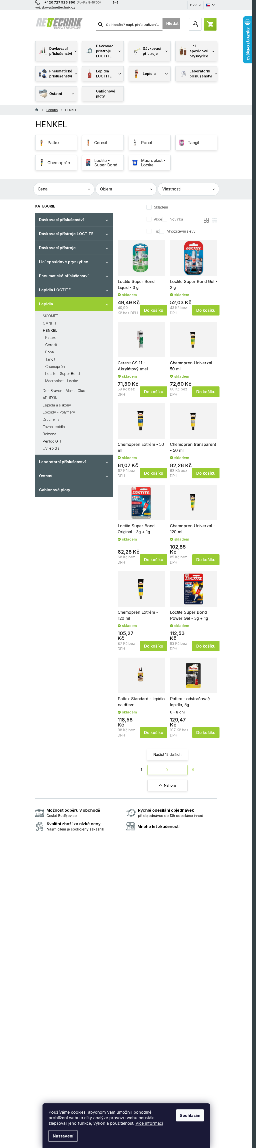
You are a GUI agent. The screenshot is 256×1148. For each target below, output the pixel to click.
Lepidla (46, 303)
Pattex (50, 337)
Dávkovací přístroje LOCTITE (66, 233)
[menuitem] (56, 51)
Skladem (161, 207)
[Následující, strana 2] (168, 770)
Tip (156, 231)
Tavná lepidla (54, 427)
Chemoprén (55, 366)
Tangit (50, 359)
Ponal (49, 352)
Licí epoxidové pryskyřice (63, 261)
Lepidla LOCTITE (55, 289)
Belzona (49, 434)
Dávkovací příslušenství (61, 219)
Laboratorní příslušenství (62, 461)
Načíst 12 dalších (167, 754)
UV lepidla (51, 448)
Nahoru (170, 785)
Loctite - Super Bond (62, 373)
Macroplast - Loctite (61, 381)
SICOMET (50, 316)
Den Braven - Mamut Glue (64, 390)
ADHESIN (50, 398)
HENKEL (50, 330)
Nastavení (63, 1135)
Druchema (51, 419)
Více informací (149, 1123)
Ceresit (51, 345)
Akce (158, 219)
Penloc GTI (52, 441)
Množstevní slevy (181, 231)
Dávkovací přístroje (57, 247)
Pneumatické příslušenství (63, 275)
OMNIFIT (50, 323)
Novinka (176, 219)
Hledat (172, 23)
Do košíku (153, 310)
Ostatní (45, 475)
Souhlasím (190, 1115)
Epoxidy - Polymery (59, 412)
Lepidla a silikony (57, 405)
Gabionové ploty (54, 489)
